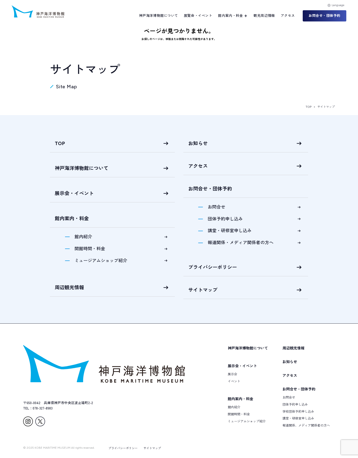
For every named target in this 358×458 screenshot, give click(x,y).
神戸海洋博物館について (158, 16)
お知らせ (198, 143)
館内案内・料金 (240, 398)
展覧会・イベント (198, 16)
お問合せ (216, 207)
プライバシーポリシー (212, 267)
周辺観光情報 (69, 287)
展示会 (232, 374)
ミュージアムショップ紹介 (101, 260)
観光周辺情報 (264, 16)
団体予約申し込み (225, 219)
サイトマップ (202, 290)
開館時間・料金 (90, 248)
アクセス (288, 16)
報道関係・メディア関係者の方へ (240, 242)
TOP (308, 107)
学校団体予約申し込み (298, 411)
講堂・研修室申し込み (230, 230)
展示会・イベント (74, 193)
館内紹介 (83, 236)
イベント (234, 381)
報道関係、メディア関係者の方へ (306, 425)
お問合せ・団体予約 (299, 388)
